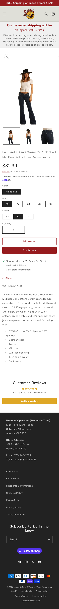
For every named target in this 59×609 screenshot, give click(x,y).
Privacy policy (42, 591)
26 (7, 204)
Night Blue (11, 191)
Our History (12, 478)
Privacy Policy (13, 507)
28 (28, 204)
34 (30, 217)
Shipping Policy (14, 492)
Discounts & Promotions (19, 485)
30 (50, 204)
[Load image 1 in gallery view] (11, 136)
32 (18, 216)
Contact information (31, 601)
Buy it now (29, 250)
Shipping (6, 171)
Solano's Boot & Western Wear (27, 587)
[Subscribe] (49, 539)
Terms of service (22, 596)
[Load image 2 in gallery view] (29, 136)
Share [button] (9, 278)
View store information (18, 269)
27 (18, 204)
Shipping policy (39, 596)
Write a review (29, 401)
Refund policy (26, 591)
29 (39, 204)
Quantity (6, 223)
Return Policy (13, 500)
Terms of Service (15, 514)
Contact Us (12, 471)
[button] (4, 13)
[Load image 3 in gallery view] (47, 136)
